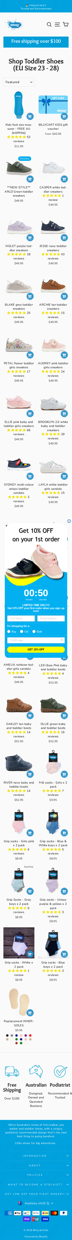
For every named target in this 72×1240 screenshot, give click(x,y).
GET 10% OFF (36, 649)
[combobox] (35, 640)
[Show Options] (61, 640)
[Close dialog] (69, 521)
